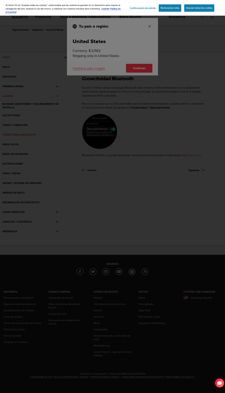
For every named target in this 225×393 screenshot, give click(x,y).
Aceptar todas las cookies (199, 8)
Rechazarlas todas (170, 8)
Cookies (105, 8)
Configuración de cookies (143, 8)
